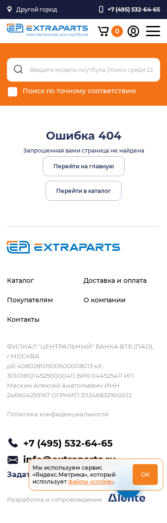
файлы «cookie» (91, 481)
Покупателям (30, 300)
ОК (145, 474)
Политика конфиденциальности (58, 414)
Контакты (23, 319)
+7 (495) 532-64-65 (68, 443)
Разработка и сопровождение (55, 499)
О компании (105, 300)
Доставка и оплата (115, 280)
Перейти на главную (83, 166)
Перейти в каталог (83, 190)
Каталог (20, 280)
